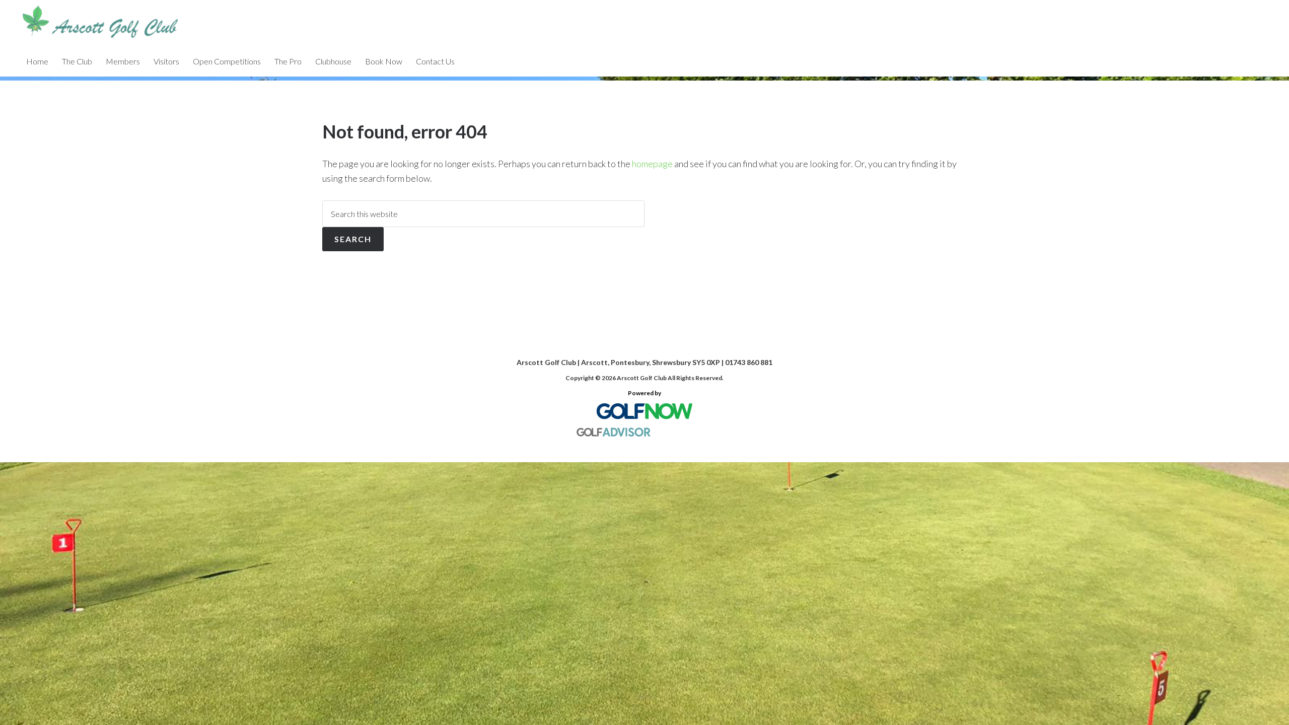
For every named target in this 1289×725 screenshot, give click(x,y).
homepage (652, 163)
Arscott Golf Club (121, 23)
